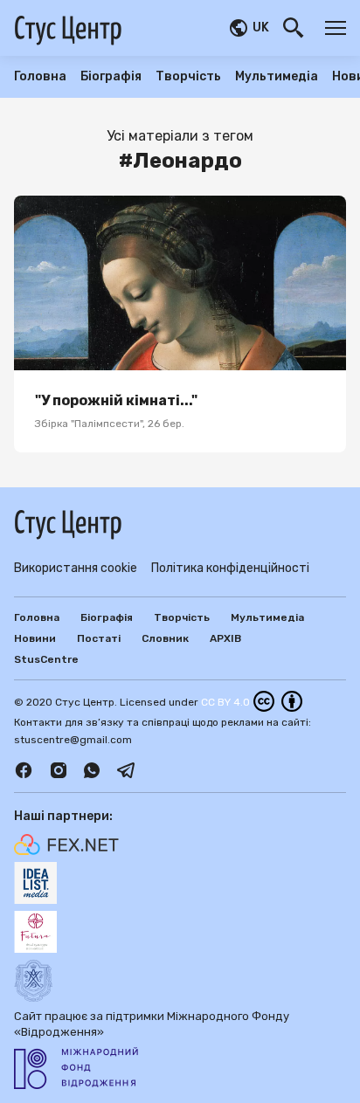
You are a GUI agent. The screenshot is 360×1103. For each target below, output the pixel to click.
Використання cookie (75, 568)
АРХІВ (225, 638)
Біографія (111, 77)
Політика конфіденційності (230, 568)
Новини (35, 638)
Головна (40, 77)
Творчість (188, 77)
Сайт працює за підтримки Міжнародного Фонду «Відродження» (151, 1024)
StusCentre (46, 659)
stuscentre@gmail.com (73, 740)
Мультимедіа (276, 77)
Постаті (99, 638)
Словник (165, 638)
